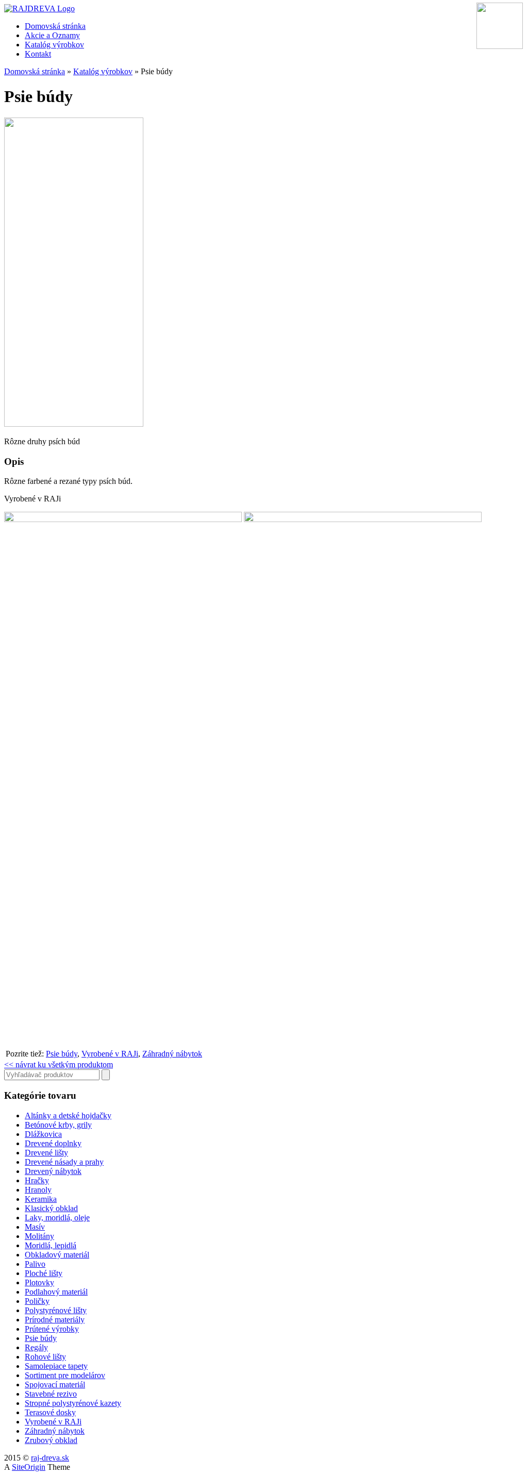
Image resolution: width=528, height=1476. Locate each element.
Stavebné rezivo (51, 1393)
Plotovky (39, 1282)
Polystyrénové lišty (56, 1310)
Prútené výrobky (52, 1328)
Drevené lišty (46, 1152)
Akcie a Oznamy (52, 35)
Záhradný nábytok (172, 1053)
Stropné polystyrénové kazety (73, 1403)
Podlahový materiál (56, 1291)
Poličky (37, 1301)
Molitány (39, 1236)
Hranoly (38, 1189)
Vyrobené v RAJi (109, 1053)
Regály (36, 1347)
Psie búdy (61, 1053)
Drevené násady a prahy (64, 1162)
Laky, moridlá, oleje (57, 1217)
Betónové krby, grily (58, 1124)
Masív (35, 1226)
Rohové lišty (45, 1356)
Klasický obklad (51, 1208)
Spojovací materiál (55, 1384)
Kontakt (38, 53)
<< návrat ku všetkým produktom (58, 1064)
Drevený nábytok (53, 1171)
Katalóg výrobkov (54, 44)
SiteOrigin (28, 1467)
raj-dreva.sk (50, 1457)
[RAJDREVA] (39, 8)
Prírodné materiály (55, 1319)
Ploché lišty (43, 1273)
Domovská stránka (55, 26)
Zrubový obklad (51, 1440)
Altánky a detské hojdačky (68, 1115)
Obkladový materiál (57, 1254)
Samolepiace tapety (56, 1366)
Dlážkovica (43, 1134)
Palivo (35, 1264)
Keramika (41, 1199)
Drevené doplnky (53, 1143)
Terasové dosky (50, 1412)
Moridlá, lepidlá (50, 1245)
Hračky (37, 1180)
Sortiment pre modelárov (65, 1375)
